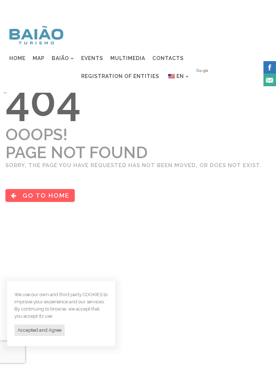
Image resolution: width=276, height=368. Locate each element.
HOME (17, 58)
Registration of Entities (229, 9)
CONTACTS (168, 58)
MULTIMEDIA (127, 58)
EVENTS (92, 58)
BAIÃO (60, 58)
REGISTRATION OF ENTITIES (120, 76)
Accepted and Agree (39, 330)
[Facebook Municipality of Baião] (269, 67)
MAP (39, 58)
